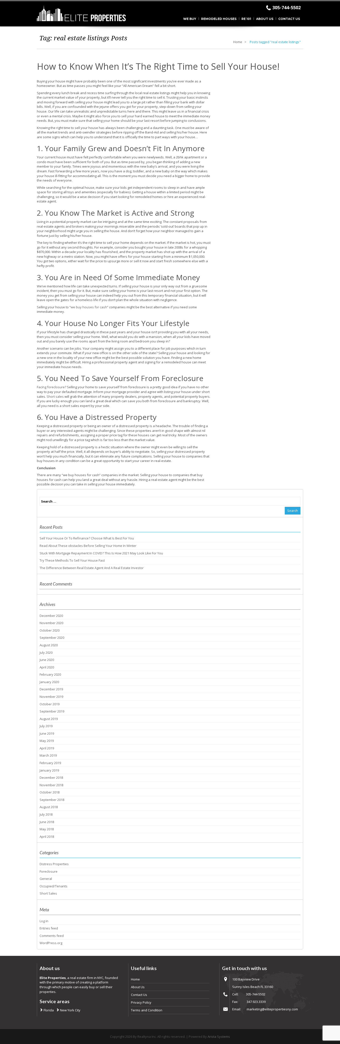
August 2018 (49, 807)
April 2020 (47, 667)
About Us (264, 19)
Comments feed (52, 935)
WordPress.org (51, 943)
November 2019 (51, 696)
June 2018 (47, 822)
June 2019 (47, 733)
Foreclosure (48, 871)
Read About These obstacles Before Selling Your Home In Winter (88, 545)
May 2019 (47, 740)
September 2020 (52, 637)
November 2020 (51, 623)
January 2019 (49, 770)
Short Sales (48, 893)
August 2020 (49, 645)
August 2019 (49, 719)
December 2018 (51, 777)
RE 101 (246, 19)
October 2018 (49, 792)
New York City (69, 1010)
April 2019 (47, 748)
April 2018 (47, 836)
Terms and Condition (146, 1010)
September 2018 (52, 799)
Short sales (55, 396)
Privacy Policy (141, 1002)
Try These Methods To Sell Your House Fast (72, 560)
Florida (48, 1010)
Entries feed (49, 928)
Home (237, 42)
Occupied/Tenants (53, 886)
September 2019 (52, 711)
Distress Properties (54, 864)
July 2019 (46, 726)
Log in (44, 921)
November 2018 (51, 785)
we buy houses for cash (89, 307)
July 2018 (46, 814)
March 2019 (48, 755)
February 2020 (50, 674)
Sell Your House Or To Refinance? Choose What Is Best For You (87, 538)
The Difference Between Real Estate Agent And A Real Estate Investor (92, 568)
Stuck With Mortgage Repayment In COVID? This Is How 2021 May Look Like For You (101, 553)
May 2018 (47, 829)
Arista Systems (219, 1036)
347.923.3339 (256, 1001)
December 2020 (51, 615)
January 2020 (49, 682)
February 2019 (50, 763)
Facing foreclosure (51, 387)
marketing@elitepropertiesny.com (272, 1009)
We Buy (189, 19)
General (46, 878)
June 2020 (47, 659)
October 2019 (49, 704)
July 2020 (46, 652)
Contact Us (289, 19)
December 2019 (51, 689)
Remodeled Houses (218, 19)
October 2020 (49, 630)
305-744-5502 (286, 7)
